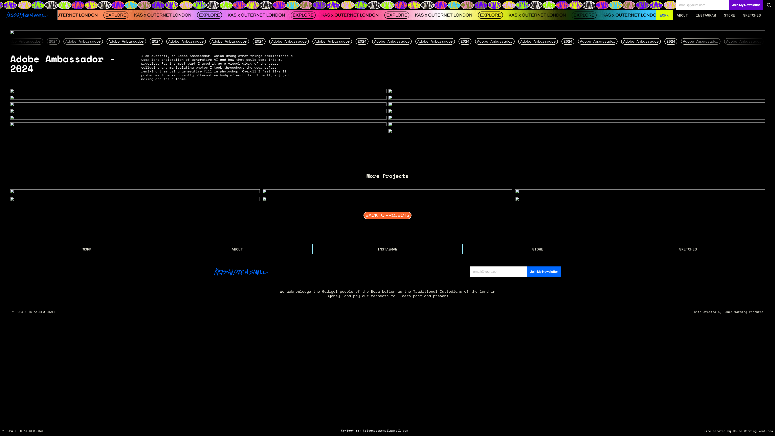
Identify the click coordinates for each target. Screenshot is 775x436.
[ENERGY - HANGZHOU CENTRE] (135, 191)
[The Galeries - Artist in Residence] (135, 199)
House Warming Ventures (743, 312)
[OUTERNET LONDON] (387, 191)
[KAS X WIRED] (640, 199)
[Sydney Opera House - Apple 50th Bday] (640, 191)
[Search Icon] (769, 5)
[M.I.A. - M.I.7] (387, 199)
